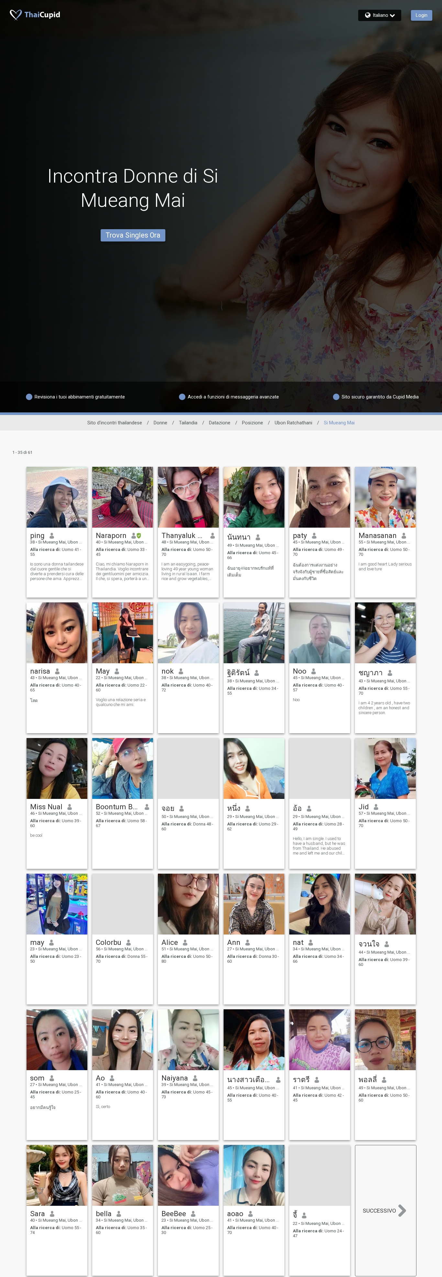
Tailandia (188, 423)
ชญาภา (371, 672)
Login (421, 15)
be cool (36, 835)
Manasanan (378, 535)
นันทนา (239, 537)
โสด (34, 700)
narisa (40, 671)
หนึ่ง (233, 808)
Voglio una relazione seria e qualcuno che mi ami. (121, 702)
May (103, 671)
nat (298, 942)
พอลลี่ (368, 1079)
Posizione (252, 423)
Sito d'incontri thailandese (114, 423)
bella (104, 1213)
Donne (160, 423)
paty (300, 535)
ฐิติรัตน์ (238, 672)
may (37, 942)
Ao (100, 1078)
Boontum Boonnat (118, 806)
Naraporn (111, 535)
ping (37, 535)
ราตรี (301, 1079)
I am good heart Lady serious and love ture (385, 566)
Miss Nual (46, 806)
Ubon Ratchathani (293, 423)
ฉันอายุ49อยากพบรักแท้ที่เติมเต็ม (250, 571)
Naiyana (174, 1078)
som (37, 1078)
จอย (167, 808)
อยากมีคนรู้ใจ (43, 1107)
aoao (235, 1213)
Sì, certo (103, 1106)
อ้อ (297, 808)
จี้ (295, 1215)
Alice (169, 942)
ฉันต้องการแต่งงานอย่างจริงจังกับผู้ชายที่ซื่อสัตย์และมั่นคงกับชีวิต (318, 572)
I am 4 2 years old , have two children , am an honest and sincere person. (384, 707)
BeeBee (173, 1213)
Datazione (219, 423)
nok (167, 671)
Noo (299, 671)
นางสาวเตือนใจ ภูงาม (249, 1079)
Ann (233, 942)
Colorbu (108, 942)
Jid (364, 806)
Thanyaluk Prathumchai (183, 535)
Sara (37, 1213)
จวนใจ (369, 944)
